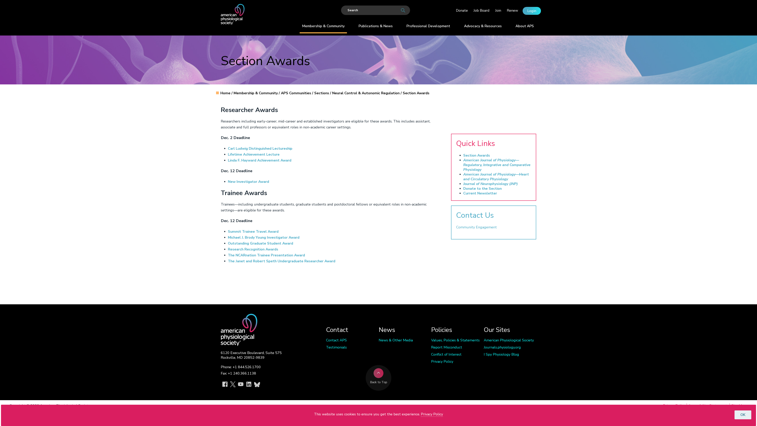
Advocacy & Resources (483, 26)
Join (498, 10)
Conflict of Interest (446, 354)
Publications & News (376, 26)
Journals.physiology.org (502, 347)
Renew (512, 10)
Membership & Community (323, 26)
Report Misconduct (446, 347)
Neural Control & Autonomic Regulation (366, 93)
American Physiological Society (509, 340)
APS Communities (296, 93)
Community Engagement (476, 227)
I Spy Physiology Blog (501, 354)
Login (531, 10)
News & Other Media (396, 340)
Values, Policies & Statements (455, 340)
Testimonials (336, 347)
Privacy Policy (442, 361)
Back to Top (378, 382)
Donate (462, 10)
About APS (525, 26)
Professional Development (428, 26)
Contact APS (336, 340)
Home (225, 93)
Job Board (481, 10)
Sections (322, 93)
